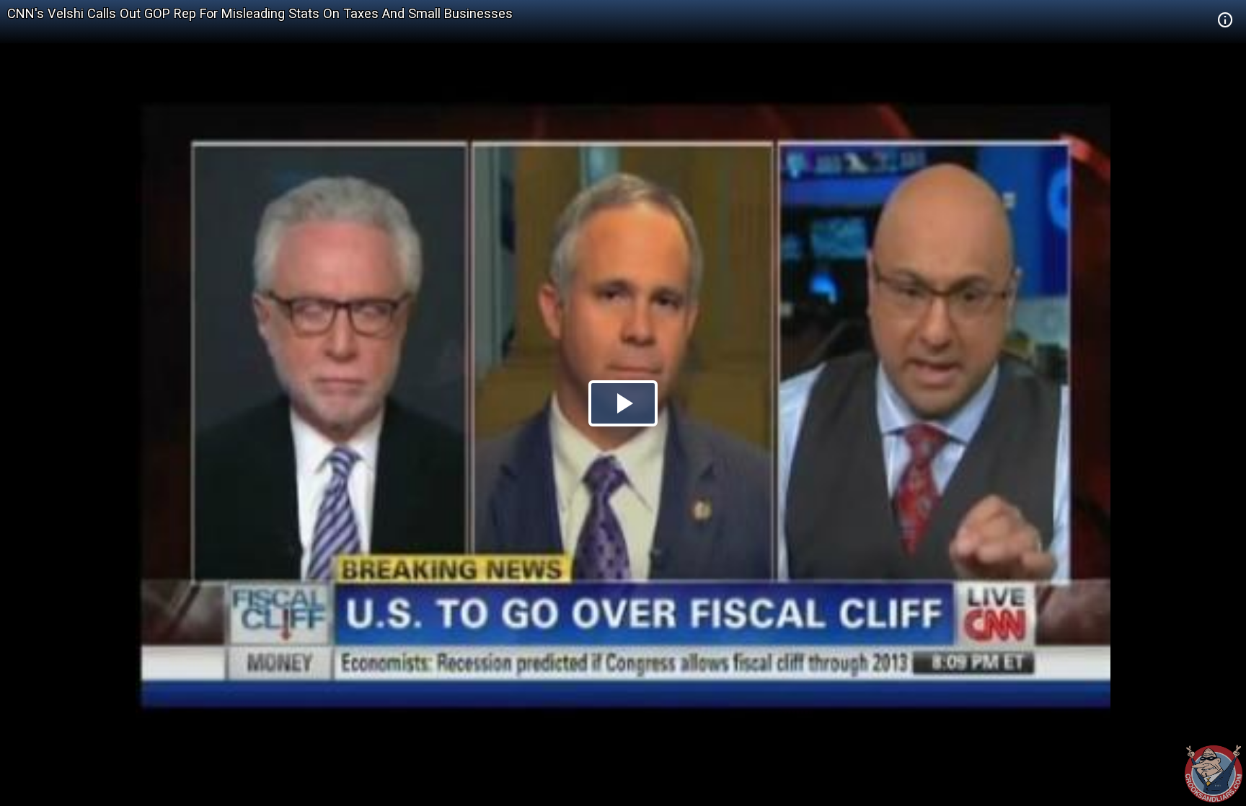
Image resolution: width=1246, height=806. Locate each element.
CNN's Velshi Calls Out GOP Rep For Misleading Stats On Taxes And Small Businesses (260, 13)
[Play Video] (623, 403)
